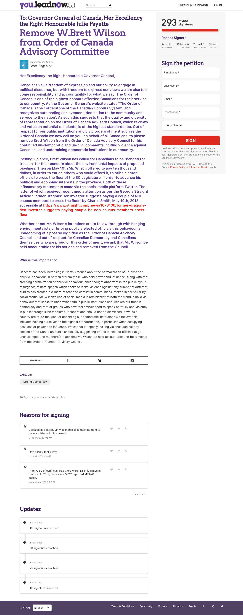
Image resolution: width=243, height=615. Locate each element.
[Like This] (111, 428)
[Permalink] (126, 428)
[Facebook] (203, 606)
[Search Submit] (110, 5)
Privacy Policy (177, 167)
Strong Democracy (35, 381)
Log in (217, 5)
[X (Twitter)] (212, 606)
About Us (178, 606)
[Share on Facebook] (68, 360)
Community (146, 606)
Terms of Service (200, 167)
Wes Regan (39, 66)
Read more (140, 494)
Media (192, 606)
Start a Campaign (194, 5)
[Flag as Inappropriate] (118, 428)
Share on (36, 360)
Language (25, 607)
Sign (191, 140)
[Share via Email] (132, 360)
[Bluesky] (221, 606)
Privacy (162, 606)
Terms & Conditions (122, 606)
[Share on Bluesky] (100, 360)
